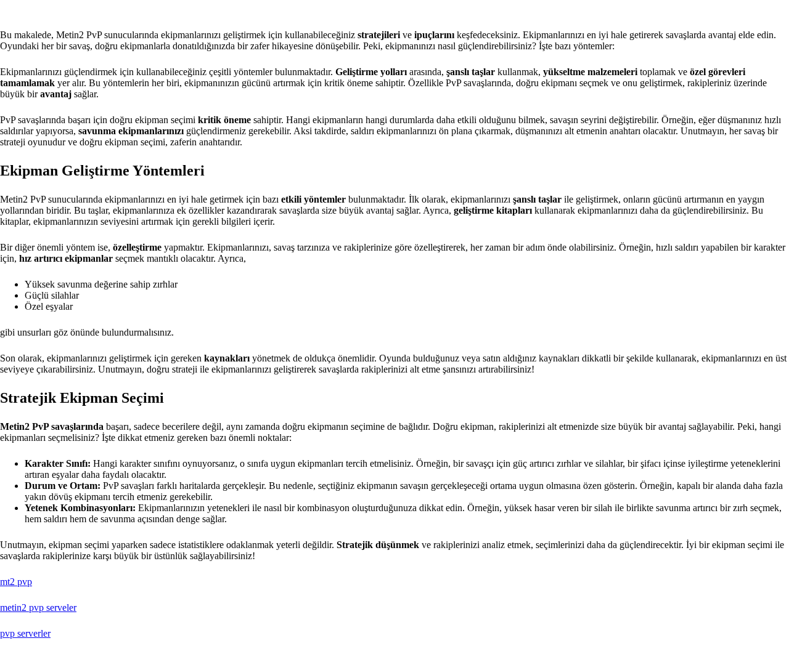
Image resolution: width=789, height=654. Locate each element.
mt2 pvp (16, 581)
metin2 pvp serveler (38, 607)
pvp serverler (25, 633)
